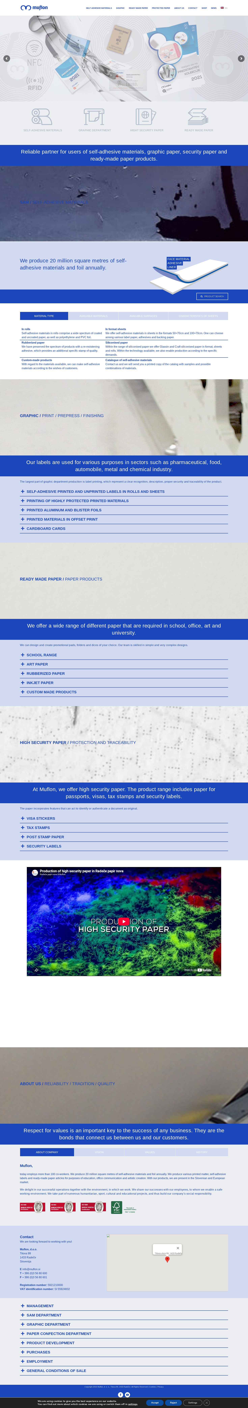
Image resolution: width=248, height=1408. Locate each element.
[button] (167, 1260)
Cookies (152, 1387)
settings (132, 1404)
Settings (192, 1402)
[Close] (178, 1248)
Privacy (160, 1387)
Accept (155, 1402)
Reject (173, 1402)
